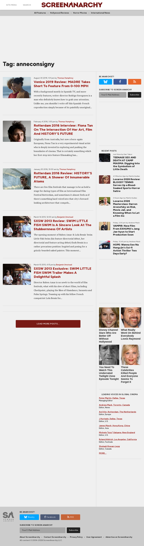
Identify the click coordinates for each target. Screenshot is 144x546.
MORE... (102, 453)
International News (100, 13)
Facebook (51, 517)
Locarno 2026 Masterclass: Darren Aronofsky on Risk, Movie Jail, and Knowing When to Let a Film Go (126, 208)
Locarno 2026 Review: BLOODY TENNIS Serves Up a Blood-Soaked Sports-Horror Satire (126, 185)
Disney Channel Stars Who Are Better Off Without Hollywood (108, 336)
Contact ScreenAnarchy (55, 537)
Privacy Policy (76, 537)
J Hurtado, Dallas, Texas (110, 419)
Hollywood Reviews (59, 13)
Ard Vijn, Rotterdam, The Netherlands (117, 412)
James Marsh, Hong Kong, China (114, 425)
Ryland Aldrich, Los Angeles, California (118, 439)
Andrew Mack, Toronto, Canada (114, 405)
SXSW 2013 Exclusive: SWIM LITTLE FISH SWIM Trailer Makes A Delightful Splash (62, 272)
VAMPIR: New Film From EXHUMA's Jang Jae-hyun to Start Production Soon (126, 230)
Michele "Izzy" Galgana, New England (117, 432)
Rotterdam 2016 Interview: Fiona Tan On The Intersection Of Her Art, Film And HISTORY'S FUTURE (63, 129)
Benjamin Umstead (65, 217)
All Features (40, 13)
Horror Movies (80, 13)
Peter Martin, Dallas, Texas (112, 398)
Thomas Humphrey (65, 78)
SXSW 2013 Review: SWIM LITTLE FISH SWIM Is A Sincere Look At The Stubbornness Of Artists (62, 225)
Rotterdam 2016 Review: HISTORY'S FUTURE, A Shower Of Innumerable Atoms (63, 177)
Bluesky (31, 517)
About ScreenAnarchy (30, 537)
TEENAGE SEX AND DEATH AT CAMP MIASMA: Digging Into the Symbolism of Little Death (126, 163)
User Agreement (94, 537)
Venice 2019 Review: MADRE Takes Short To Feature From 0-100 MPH (62, 84)
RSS (72, 517)
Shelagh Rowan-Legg (109, 446)
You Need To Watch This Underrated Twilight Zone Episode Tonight (109, 373)
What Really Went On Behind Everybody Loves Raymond (131, 334)
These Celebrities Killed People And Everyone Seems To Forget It (129, 374)
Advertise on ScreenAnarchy (119, 537)
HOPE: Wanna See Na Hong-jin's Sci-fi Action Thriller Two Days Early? (126, 249)
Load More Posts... (48, 324)
